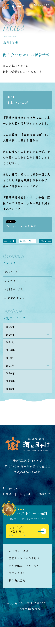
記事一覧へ (27, 241)
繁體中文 (45, 494)
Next (44, 241)
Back (11, 241)
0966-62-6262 (31, 472)
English (25, 494)
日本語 (7, 494)
